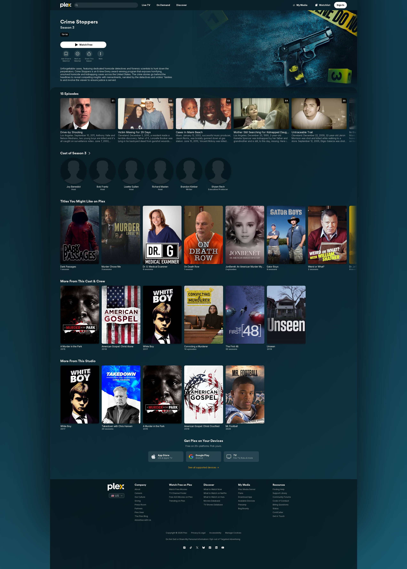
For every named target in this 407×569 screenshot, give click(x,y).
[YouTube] (223, 547)
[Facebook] (210, 547)
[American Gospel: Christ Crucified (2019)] (203, 397)
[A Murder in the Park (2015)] (79, 318)
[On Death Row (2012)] (203, 238)
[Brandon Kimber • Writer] (189, 174)
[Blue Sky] (203, 547)
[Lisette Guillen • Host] (131, 174)
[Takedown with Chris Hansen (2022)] (121, 397)
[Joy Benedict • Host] (73, 174)
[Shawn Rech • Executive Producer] (218, 174)
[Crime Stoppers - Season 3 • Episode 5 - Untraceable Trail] (319, 120)
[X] (197, 547)
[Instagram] (184, 547)
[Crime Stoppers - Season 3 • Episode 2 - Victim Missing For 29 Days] (145, 120)
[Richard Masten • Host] (160, 174)
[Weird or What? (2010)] (327, 238)
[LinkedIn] (216, 547)
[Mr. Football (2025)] (245, 397)
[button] (89, 56)
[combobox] (108, 5)
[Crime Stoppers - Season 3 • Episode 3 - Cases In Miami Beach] (203, 120)
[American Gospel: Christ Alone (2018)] (121, 318)
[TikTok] (191, 547)
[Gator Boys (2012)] (286, 238)
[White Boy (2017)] (162, 318)
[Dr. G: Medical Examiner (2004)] (162, 238)
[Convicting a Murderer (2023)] (203, 318)
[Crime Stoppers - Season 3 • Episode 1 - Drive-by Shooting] (88, 120)
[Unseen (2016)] (286, 318)
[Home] (65, 5)
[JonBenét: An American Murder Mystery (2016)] (244, 238)
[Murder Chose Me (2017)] (121, 238)
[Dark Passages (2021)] (79, 238)
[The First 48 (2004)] (245, 318)
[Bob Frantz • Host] (102, 174)
